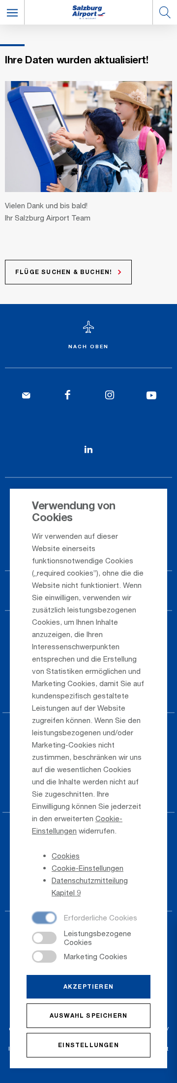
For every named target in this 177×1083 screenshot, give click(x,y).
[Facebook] (67, 395)
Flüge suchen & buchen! (63, 272)
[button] (12, 12)
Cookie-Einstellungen (87, 867)
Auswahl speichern (88, 1015)
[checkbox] (84, 918)
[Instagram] (109, 395)
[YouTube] (151, 395)
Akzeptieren (88, 986)
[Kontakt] (26, 395)
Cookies (66, 855)
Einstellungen (88, 1045)
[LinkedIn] (89, 449)
